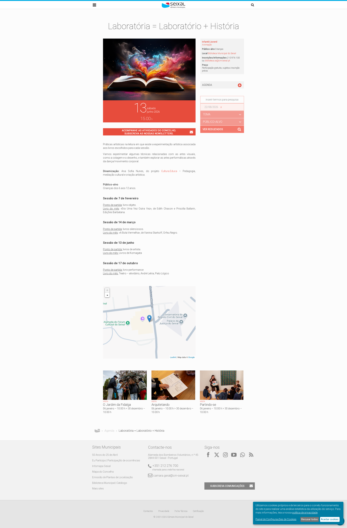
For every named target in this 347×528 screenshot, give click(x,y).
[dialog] (298, 513)
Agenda (109, 430)
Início (97, 430)
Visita (105, 402)
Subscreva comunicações (227, 486)
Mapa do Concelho (103, 471)
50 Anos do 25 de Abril (105, 454)
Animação (207, 44)
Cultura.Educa (169, 171)
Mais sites (98, 488)
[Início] (173, 7)
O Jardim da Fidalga (117, 405)
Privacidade (163, 511)
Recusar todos (309, 519)
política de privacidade (305, 512)
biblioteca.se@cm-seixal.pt (217, 60)
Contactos (148, 511)
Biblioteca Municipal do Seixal (222, 53)
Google (191, 357)
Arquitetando (160, 405)
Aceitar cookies (330, 519)
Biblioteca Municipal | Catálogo (109, 482)
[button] (222, 114)
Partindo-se (208, 405)
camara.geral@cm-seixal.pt (171, 475)
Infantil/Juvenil (209, 42)
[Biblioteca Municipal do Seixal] (149, 318)
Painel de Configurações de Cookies (276, 519)
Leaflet (173, 357)
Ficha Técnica (181, 511)
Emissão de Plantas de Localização (112, 477)
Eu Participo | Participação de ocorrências (116, 460)
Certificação (198, 511)
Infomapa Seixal (101, 466)
